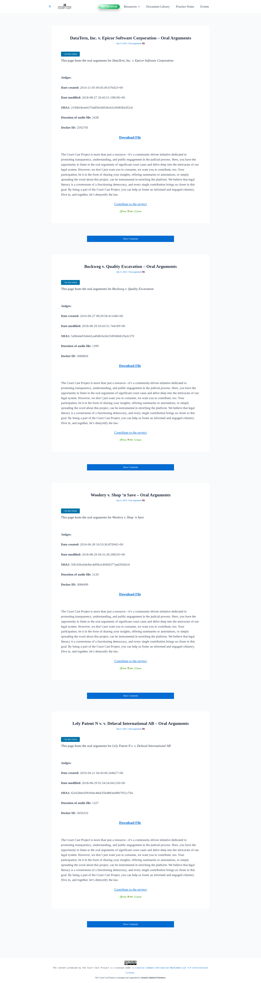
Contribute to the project (130, 204)
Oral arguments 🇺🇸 (136, 43)
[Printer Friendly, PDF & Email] (130, 211)
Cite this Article (70, 54)
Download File (130, 137)
